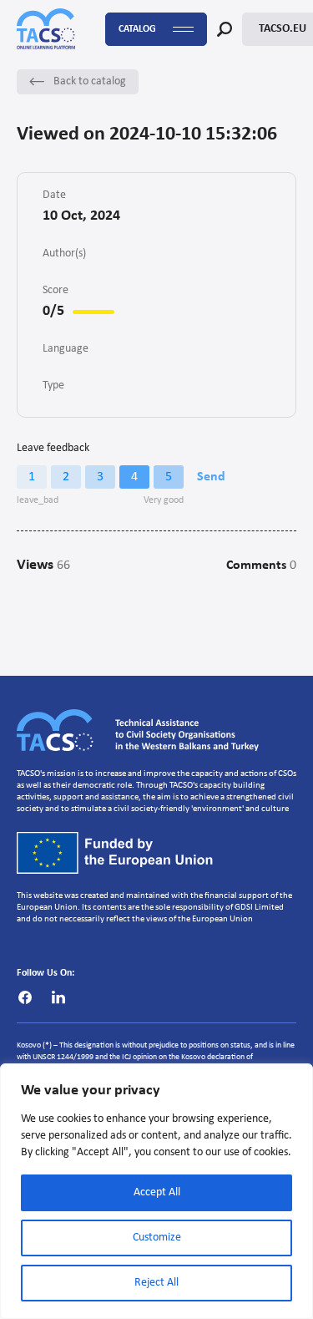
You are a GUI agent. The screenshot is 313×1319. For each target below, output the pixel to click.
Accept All (157, 1192)
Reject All (156, 1282)
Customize (157, 1237)
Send (211, 477)
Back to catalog (89, 81)
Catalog (137, 29)
